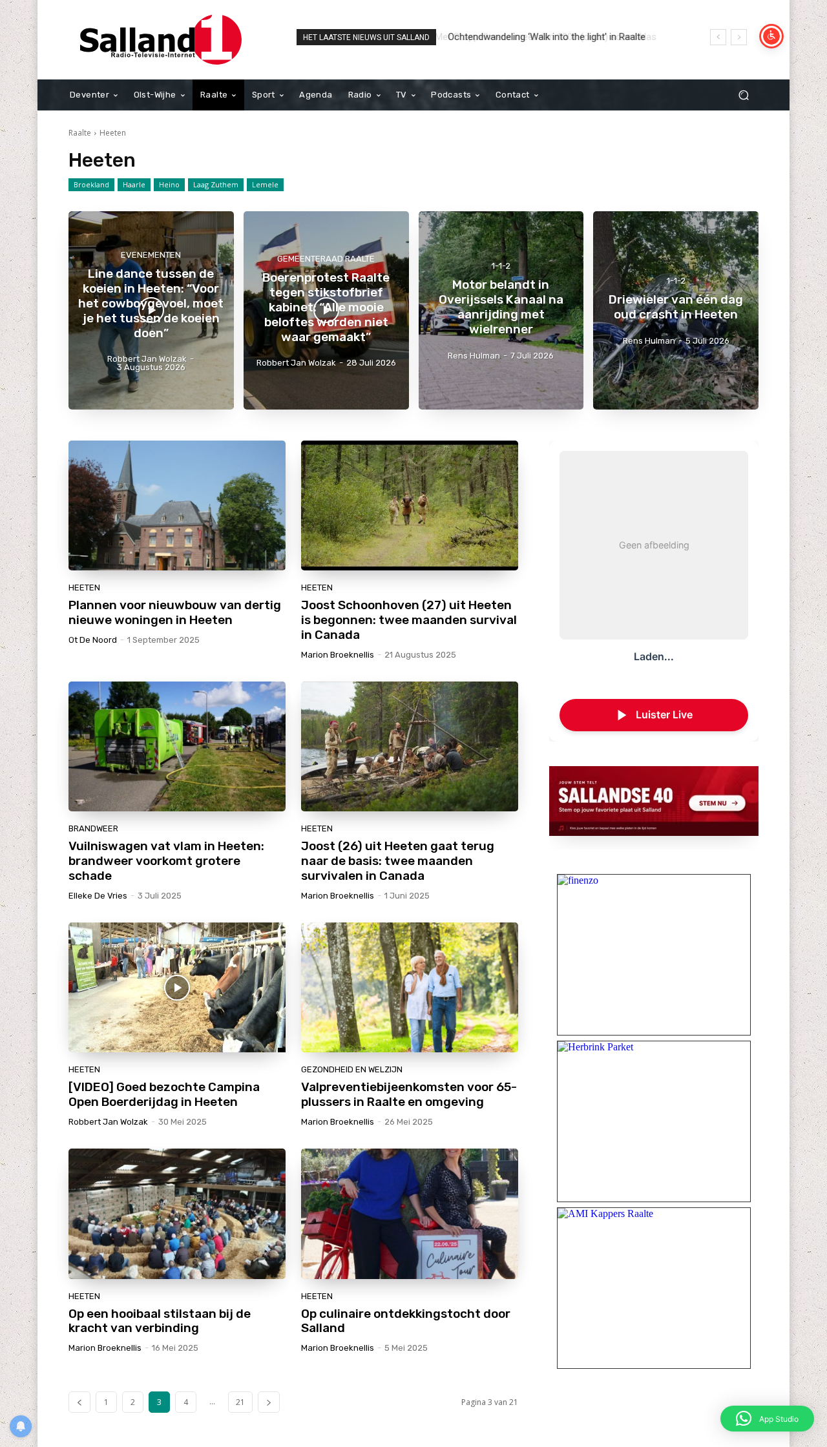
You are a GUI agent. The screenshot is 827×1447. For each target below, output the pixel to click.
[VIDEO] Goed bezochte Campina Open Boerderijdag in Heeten (164, 1094)
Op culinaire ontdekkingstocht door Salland (405, 1321)
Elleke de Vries (97, 895)
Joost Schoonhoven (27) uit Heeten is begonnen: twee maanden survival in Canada (409, 620)
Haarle (134, 184)
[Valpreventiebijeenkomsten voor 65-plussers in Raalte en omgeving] (409, 987)
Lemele (265, 184)
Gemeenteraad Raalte (326, 259)
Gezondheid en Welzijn (352, 1069)
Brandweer (93, 828)
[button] (743, 95)
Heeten (84, 587)
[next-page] (269, 1402)
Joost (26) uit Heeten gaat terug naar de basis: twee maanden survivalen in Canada (397, 860)
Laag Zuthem (215, 184)
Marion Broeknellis (337, 655)
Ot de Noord (92, 640)
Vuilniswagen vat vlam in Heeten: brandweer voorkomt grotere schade (166, 860)
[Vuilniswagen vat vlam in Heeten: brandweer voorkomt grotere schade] (177, 747)
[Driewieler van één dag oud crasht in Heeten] (676, 310)
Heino (169, 184)
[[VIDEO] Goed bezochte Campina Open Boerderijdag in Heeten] (177, 987)
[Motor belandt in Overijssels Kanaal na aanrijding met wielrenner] (501, 310)
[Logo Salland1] (161, 40)
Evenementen (151, 255)
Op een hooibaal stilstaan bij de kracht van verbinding (159, 1321)
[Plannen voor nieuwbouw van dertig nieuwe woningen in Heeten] (177, 506)
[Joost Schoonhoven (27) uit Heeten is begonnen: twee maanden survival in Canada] (409, 506)
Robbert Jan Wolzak (108, 1122)
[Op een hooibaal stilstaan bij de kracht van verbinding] (177, 1214)
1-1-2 (501, 266)
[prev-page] (79, 1402)
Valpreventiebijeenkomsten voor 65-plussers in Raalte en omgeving (409, 1094)
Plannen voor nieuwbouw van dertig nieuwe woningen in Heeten (174, 612)
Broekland (91, 184)
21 (240, 1402)
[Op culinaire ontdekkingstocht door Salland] (409, 1214)
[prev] (718, 37)
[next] (739, 37)
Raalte (79, 132)
